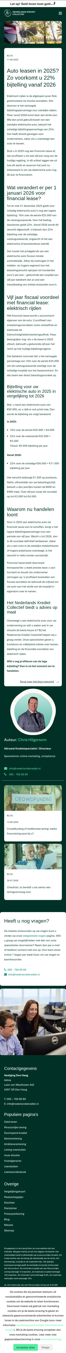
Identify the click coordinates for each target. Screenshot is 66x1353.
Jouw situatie (12, 1155)
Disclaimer (10, 1208)
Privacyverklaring (14, 1213)
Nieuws (8, 1225)
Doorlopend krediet (15, 1133)
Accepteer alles (25, 1347)
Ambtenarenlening (15, 1144)
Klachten (9, 1202)
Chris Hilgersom (32, 739)
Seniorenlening (13, 1138)
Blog (7, 1219)
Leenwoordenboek (15, 1172)
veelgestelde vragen (34, 935)
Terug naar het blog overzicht (37, 681)
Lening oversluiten (15, 1149)
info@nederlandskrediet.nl (25, 768)
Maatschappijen (13, 1197)
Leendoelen (11, 1166)
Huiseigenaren (12, 1161)
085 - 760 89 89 (17, 969)
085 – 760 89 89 (16, 1099)
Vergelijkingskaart (14, 1191)
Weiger (46, 1347)
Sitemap (9, 1230)
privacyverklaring (51, 1339)
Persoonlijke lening (15, 1127)
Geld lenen (10, 1121)
